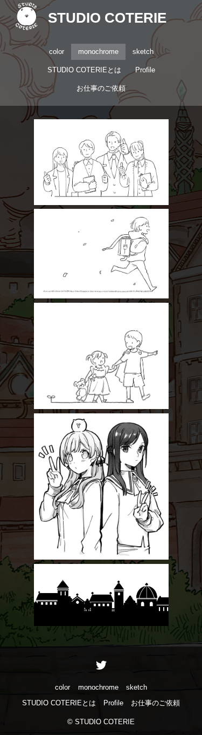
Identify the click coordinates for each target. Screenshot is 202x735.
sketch (143, 51)
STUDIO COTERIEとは (84, 70)
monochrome (98, 51)
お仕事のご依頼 (101, 88)
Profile (145, 70)
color (56, 51)
